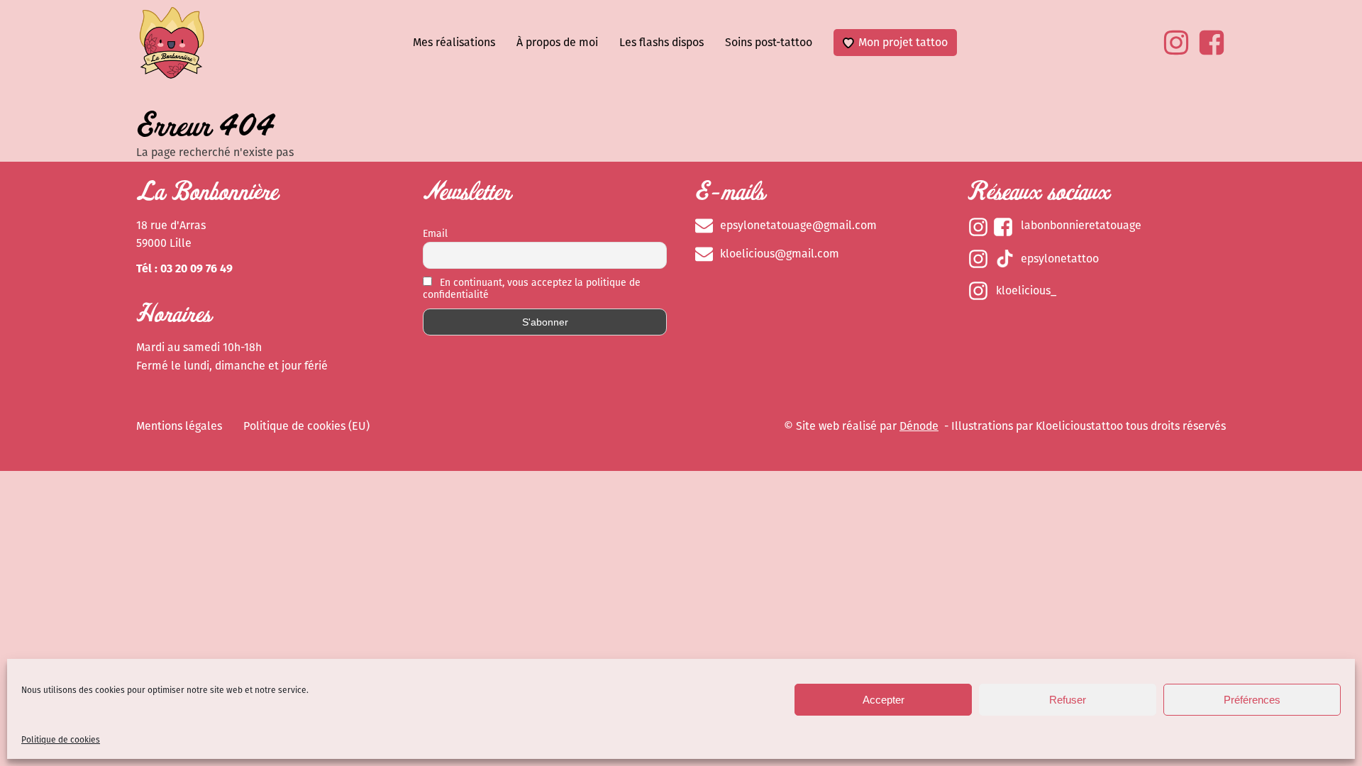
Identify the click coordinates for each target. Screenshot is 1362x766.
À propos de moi (557, 42)
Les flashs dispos (661, 42)
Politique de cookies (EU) (306, 426)
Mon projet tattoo (903, 42)
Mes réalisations (454, 42)
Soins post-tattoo (768, 42)
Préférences (1252, 700)
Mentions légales (179, 426)
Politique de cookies (60, 740)
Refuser (1067, 700)
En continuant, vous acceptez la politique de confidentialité (532, 289)
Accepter (883, 700)
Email (435, 234)
